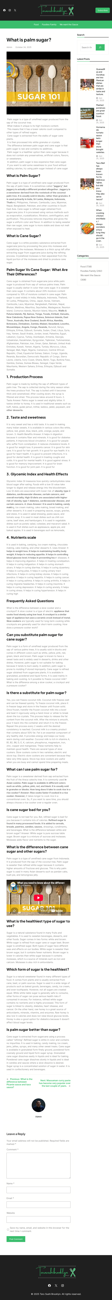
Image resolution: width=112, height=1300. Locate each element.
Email (10, 1198)
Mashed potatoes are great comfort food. (100, 110)
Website (11, 1213)
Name (10, 1183)
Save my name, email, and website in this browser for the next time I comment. (39, 1229)
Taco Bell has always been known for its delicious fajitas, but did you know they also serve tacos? (100, 181)
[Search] (100, 47)
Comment (12, 1149)
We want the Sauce (90, 275)
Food (83, 266)
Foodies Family (88, 271)
